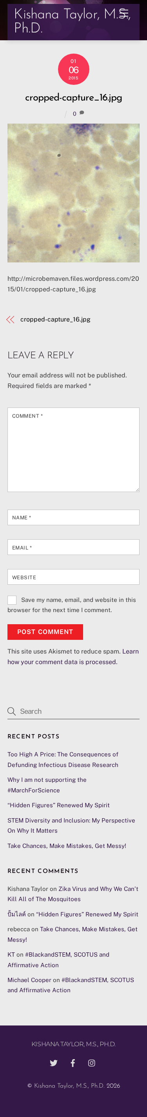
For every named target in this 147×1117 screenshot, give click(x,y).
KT (11, 954)
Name (21, 518)
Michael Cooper (29, 980)
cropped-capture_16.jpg (73, 98)
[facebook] (73, 1062)
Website (24, 577)
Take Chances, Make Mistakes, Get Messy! (66, 845)
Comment (27, 416)
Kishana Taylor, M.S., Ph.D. (69, 1086)
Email (22, 548)
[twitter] (54, 1062)
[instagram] (92, 1062)
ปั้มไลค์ (16, 914)
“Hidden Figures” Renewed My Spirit (58, 805)
